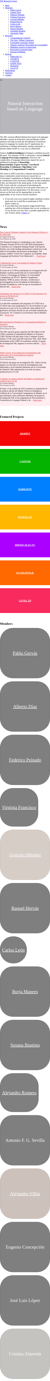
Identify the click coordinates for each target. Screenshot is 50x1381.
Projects (8, 54)
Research (9, 36)
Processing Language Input (21, 49)
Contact (8, 75)
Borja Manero (16, 26)
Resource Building (17, 52)
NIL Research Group (8, 1)
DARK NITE (16, 63)
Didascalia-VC (16, 56)
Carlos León (15, 24)
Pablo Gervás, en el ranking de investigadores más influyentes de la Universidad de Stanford (20, 354)
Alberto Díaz (15, 12)
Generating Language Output (22, 43)
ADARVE (14, 59)
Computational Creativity (20, 38)
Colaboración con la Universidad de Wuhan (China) (21, 263)
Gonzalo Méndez (17, 19)
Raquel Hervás (16, 22)
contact (24, 213)
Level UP (14, 68)
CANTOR (14, 61)
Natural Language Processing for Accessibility (29, 45)
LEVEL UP (25, 600)
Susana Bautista (16, 29)
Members (9, 8)
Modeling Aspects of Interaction (23, 47)
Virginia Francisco (17, 17)
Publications (10, 70)
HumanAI (14, 66)
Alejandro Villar (16, 33)
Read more (41, 256)
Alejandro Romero (17, 31)
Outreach (9, 73)
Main (7, 5)
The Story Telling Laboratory (22, 40)
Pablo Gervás (15, 10)
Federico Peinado (17, 15)
